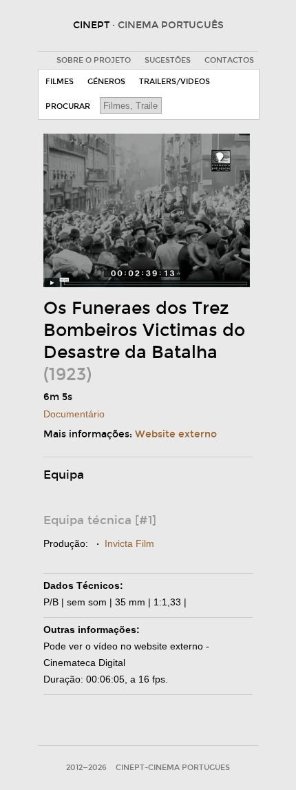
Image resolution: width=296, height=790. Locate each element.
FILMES (59, 81)
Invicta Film (129, 543)
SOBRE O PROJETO (93, 60)
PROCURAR (67, 106)
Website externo (176, 434)
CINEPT (148, 25)
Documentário (74, 413)
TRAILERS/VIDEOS (174, 81)
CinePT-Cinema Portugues (173, 767)
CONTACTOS (229, 60)
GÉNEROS (106, 81)
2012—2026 (86, 767)
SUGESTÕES (168, 60)
